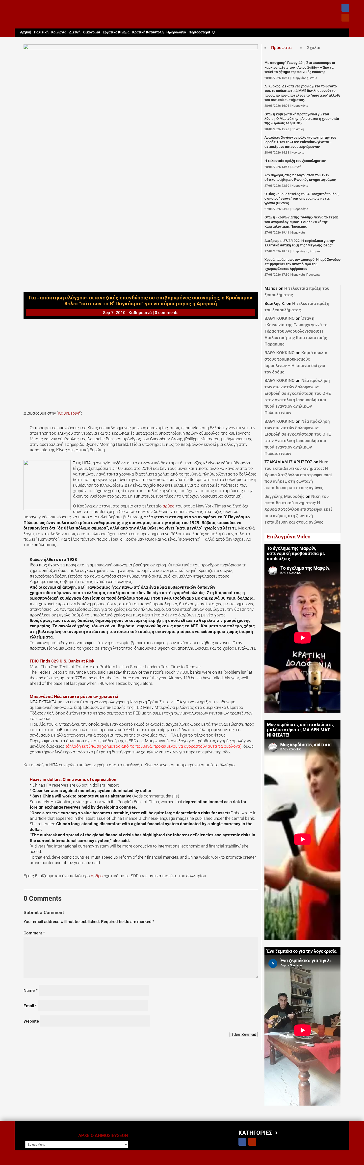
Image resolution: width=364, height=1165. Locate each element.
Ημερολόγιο (176, 32)
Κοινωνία (58, 32)
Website (31, 1021)
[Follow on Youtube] (345, 18)
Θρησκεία (298, 232)
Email (30, 1005)
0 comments (167, 312)
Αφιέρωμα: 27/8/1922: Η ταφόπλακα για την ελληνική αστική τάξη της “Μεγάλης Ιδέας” (299, 243)
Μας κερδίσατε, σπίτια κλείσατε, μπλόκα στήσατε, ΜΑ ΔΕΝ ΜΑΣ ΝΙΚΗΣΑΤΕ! (300, 730)
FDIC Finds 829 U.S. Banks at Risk (62, 661)
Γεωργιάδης (299, 78)
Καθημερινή (69, 413)
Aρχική (25, 32)
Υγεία (313, 78)
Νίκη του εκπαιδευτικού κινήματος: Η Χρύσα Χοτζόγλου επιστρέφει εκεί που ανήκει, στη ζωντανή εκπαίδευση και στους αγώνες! (298, 474)
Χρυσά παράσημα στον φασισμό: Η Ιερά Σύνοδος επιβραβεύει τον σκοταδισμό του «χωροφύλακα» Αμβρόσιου (302, 264)
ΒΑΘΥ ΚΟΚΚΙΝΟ (279, 318)
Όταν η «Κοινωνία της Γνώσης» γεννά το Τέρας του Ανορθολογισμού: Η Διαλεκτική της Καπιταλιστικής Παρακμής (301, 222)
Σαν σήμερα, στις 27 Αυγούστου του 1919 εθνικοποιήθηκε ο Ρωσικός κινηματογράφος (300, 177)
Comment (34, 932)
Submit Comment (244, 1034)
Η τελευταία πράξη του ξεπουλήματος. (295, 161)
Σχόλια (313, 47)
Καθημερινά (140, 312)
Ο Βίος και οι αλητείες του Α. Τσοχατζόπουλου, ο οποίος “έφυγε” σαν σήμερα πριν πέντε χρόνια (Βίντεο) (301, 198)
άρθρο (169, 505)
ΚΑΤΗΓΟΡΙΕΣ (255, 1133)
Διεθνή (74, 32)
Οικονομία (91, 32)
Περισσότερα (199, 32)
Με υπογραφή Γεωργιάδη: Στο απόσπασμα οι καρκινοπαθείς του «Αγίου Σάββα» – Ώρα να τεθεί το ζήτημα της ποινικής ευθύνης (299, 67)
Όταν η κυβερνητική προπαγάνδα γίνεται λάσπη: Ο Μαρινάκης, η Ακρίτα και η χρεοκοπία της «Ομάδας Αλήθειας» (301, 119)
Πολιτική (41, 32)
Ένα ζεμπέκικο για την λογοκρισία (302, 951)
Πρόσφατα (281, 47)
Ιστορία (315, 251)
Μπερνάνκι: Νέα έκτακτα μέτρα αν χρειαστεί (74, 696)
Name (31, 990)
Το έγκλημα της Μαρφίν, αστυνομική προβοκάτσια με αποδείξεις (296, 553)
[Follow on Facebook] (345, 8)
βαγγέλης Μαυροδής (284, 496)
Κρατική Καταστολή (148, 32)
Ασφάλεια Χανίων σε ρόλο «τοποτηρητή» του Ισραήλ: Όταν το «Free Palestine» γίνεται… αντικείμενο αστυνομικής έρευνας (300, 142)
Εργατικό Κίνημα (116, 32)
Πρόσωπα (313, 274)
